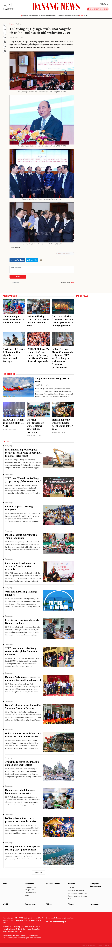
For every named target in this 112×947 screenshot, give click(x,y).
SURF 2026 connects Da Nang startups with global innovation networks (21, 651)
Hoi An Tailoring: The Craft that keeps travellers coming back (38, 321)
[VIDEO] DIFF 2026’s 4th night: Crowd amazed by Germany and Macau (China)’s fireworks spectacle (38, 355)
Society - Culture (38, 15)
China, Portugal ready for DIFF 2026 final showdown (13, 319)
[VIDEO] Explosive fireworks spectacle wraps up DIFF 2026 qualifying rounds (62, 321)
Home (12, 24)
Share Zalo (33, 260)
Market (27, 895)
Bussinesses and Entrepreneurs (30, 889)
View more (38, 872)
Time (68, 283)
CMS (91, 945)
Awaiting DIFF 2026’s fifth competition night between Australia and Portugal (14, 355)
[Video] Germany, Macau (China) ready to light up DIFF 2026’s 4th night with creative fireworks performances (62, 358)
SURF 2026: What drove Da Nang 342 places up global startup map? (23, 480)
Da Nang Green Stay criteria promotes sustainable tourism (21, 820)
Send (18, 276)
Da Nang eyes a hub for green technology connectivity (20, 791)
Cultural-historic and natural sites (77, 897)
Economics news (30, 893)
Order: (63, 283)
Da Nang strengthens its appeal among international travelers (35, 425)
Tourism (46, 15)
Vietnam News (74, 15)
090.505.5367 (94, 9)
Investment (94, 904)
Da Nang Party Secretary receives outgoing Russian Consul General (23, 678)
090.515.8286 (104, 9)
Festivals (71, 888)
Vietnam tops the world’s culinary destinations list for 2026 (62, 424)
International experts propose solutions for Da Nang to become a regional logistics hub (23, 452)
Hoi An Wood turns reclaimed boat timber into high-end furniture (23, 735)
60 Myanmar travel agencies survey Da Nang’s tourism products (20, 566)
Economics (29, 15)
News (24, 15)
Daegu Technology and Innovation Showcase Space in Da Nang (23, 707)
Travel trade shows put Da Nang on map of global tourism (22, 763)
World (68, 15)
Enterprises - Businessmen (57, 15)
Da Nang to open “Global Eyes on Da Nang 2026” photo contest (22, 848)
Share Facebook (18, 260)
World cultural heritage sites (77, 893)
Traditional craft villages (76, 890)
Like (72, 283)
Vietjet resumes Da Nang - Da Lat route (52, 380)
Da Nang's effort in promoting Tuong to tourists (21, 536)
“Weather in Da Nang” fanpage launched (21, 593)
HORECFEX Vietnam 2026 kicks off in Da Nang (13, 422)
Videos (81, 15)
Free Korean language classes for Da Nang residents (22, 621)
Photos (86, 15)
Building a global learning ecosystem (19, 508)
